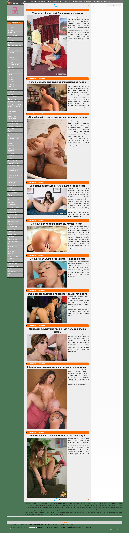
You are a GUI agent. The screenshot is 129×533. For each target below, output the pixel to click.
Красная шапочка (14, 126)
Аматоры (11, 32)
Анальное (11, 37)
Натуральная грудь (15, 160)
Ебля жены (12, 99)
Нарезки (11, 155)
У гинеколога (13, 256)
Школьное (12, 271)
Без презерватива (14, 45)
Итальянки (12, 116)
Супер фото (12, 239)
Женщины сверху (14, 104)
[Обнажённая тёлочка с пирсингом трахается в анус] (47, 309)
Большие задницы (14, 50)
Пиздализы (12, 185)
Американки (12, 35)
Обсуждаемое (113, 5)
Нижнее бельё (13, 170)
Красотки (11, 128)
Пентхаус (11, 182)
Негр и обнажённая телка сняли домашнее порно (57, 82)
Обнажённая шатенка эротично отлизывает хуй (57, 436)
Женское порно (14, 101)
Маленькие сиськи (15, 141)
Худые (10, 268)
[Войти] (14, 10)
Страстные (12, 234)
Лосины (11, 136)
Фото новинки (13, 263)
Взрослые (11, 69)
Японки (11, 276)
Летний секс (12, 133)
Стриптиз (11, 236)
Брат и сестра (13, 55)
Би (9, 47)
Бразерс (11, 52)
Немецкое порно (14, 165)
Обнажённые (13, 178)
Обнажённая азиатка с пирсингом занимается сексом (57, 367)
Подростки (12, 190)
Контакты (62, 522)
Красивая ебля (13, 123)
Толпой (10, 244)
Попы (10, 195)
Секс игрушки (13, 214)
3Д (9, 25)
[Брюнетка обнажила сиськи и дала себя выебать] (47, 202)
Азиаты (10, 30)
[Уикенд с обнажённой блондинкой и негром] (47, 45)
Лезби (10, 131)
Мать (10, 143)
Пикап (10, 187)
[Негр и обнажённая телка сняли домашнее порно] (47, 97)
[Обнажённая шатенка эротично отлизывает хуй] (47, 468)
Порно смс (12, 197)
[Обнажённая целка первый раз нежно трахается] (47, 274)
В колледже (12, 60)
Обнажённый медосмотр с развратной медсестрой (57, 117)
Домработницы (13, 96)
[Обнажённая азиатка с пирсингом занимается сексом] (47, 399)
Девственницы (13, 89)
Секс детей (12, 212)
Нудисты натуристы (15, 175)
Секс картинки (13, 217)
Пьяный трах (12, 204)
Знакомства (12, 111)
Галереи (11, 77)
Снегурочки (12, 226)
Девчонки (11, 91)
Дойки (10, 94)
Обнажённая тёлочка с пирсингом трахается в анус (57, 294)
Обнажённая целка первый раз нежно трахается (57, 259)
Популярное (99, 5)
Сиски (10, 224)
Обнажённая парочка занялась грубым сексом (57, 224)
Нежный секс (13, 163)
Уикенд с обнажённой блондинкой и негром (57, 13)
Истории (11, 114)
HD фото (11, 28)
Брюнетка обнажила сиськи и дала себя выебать (57, 186)
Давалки (11, 86)
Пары (10, 180)
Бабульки (11, 42)
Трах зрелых (12, 251)
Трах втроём (12, 246)
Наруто (10, 158)
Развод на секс (13, 207)
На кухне (11, 153)
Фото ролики (13, 266)
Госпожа (11, 82)
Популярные (12, 192)
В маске (11, 62)
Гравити (11, 84)
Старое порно (13, 231)
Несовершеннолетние (16, 168)
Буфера (11, 57)
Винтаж (11, 72)
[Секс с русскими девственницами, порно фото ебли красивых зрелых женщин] (14, 3)
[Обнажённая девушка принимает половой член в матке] (47, 347)
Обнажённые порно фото (37, 9)
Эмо (9, 273)
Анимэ (10, 40)
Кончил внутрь (13, 121)
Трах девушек (13, 249)
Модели (11, 146)
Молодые (11, 148)
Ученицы (11, 258)
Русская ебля (13, 209)
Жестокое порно (14, 106)
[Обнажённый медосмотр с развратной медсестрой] (47, 149)
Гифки (10, 79)
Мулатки (11, 150)
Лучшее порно (13, 138)
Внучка (10, 74)
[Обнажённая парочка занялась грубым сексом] (47, 239)
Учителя (11, 261)
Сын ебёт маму (13, 241)
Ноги (10, 173)
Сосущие (11, 229)
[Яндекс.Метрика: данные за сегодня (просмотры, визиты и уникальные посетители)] (116, 530)
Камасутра (12, 118)
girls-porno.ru (33, 527)
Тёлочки (11, 254)
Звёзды (10, 109)
